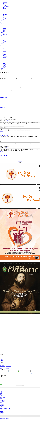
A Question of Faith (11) (2, 397)
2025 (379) (2, 356)
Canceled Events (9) (2, 399)
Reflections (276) (1, 410)
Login (0, 46)
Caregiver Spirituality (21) (2, 400)
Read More (1, 124)
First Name (1, 376)
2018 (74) (2, 360)
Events (6, 127)
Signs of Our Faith (2, 365)
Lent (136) (1, 406)
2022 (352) (2, 358)
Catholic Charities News (8, 120)
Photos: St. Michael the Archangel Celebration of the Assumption (8, 139)
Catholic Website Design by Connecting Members (4, 418)
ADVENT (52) (1, 398)
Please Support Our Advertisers (2, 107)
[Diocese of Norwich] (2, 22)
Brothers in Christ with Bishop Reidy (4, 146)
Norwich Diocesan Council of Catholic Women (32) (5, 408)
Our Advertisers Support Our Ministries (3, 97)
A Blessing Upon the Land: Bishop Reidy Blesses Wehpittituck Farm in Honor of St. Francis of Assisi (12, 126)
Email (0, 381)
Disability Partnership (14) (2, 402)
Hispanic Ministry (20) (2, 405)
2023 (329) (2, 357)
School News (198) (2, 412)
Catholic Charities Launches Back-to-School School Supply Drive (8, 119)
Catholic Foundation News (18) (3, 401)
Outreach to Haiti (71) (2, 409)
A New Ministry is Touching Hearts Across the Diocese (5, 366)
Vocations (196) (1, 413)
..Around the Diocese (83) (2, 404)
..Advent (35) (1, 411)
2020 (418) (2, 359)
